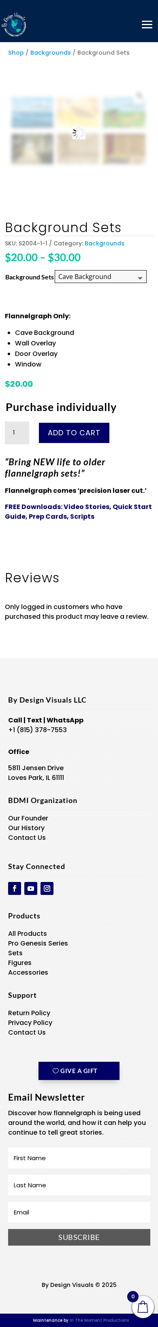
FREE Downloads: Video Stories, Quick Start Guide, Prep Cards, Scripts (78, 511)
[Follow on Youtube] (30, 888)
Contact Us (27, 837)
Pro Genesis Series (38, 943)
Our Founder (28, 818)
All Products (27, 933)
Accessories (28, 972)
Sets (15, 953)
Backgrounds (50, 53)
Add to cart (74, 433)
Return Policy (29, 1013)
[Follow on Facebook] (14, 888)
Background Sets (29, 277)
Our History (26, 828)
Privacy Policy (30, 1022)
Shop (16, 53)
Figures (20, 962)
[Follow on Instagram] (47, 888)
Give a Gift (79, 1070)
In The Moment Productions (99, 1320)
